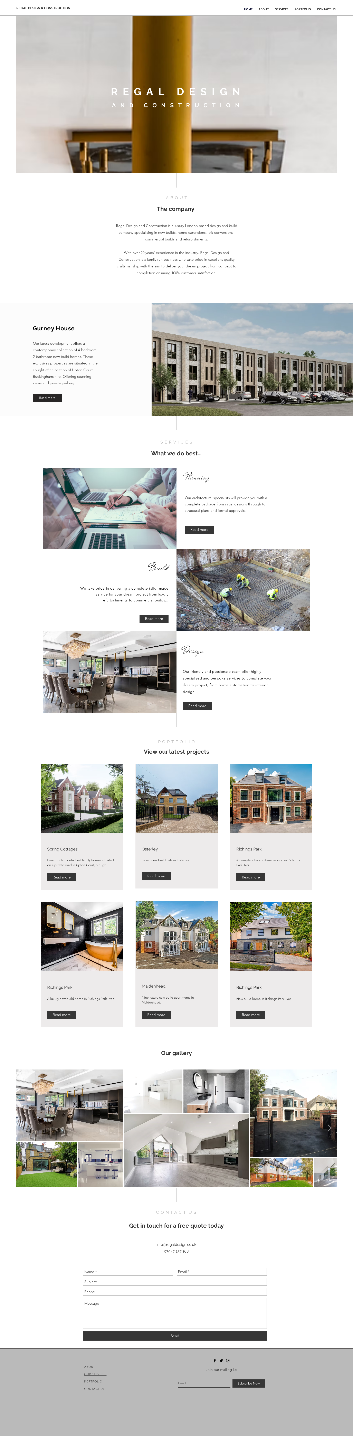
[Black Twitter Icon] (221, 1360)
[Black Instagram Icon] (228, 1360)
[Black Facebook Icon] (214, 1360)
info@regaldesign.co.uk (176, 1244)
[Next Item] (329, 1128)
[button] (61, 877)
